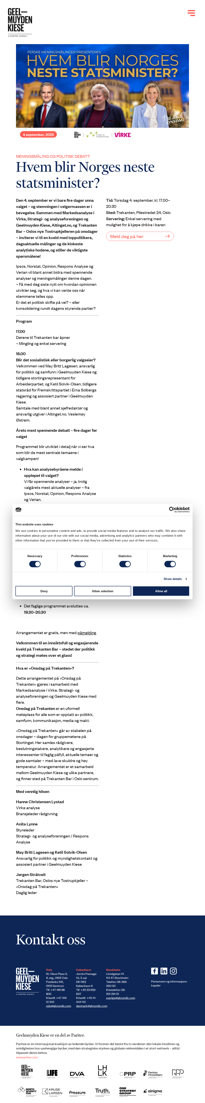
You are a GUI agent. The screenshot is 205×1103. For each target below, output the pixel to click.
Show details (173, 579)
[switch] (80, 564)
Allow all (161, 591)
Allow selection (102, 591)
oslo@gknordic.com (58, 1006)
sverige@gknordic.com (120, 998)
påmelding (86, 632)
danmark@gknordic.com (91, 1006)
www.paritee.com (27, 1057)
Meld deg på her (127, 236)
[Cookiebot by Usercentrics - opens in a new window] (172, 510)
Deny (44, 591)
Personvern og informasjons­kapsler (169, 983)
